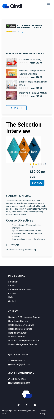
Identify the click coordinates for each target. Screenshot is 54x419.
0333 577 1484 (18, 379)
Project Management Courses (22, 344)
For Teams (13, 281)
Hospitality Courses (18, 332)
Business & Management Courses (24, 317)
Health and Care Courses (20, 329)
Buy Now (37, 182)
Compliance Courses (18, 321)
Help (10, 297)
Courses (12, 293)
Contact (12, 301)
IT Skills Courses (16, 336)
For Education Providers (20, 289)
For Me (11, 285)
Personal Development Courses (23, 340)
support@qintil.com (20, 364)
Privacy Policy (43, 412)
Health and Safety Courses (21, 325)
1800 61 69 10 (18, 360)
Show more (16, 108)
